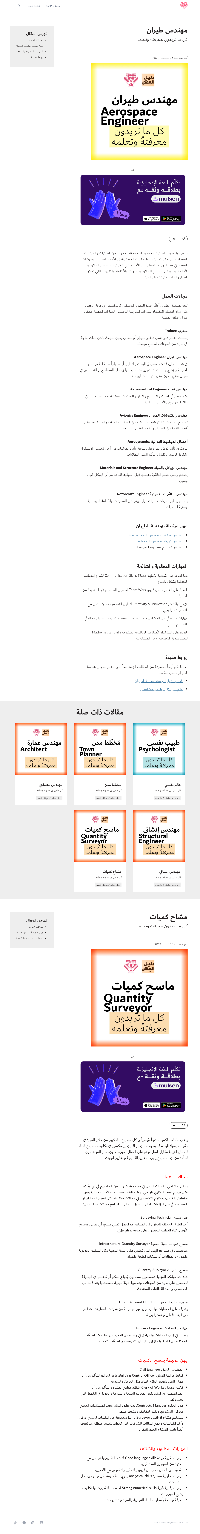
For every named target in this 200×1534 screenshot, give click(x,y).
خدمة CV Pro (53, 6)
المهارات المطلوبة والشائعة (29, 51)
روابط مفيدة (37, 57)
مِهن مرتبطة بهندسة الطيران (29, 46)
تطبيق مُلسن (33, 6)
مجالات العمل (36, 40)
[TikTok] (15, 1523)
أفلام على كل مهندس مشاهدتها (161, 689)
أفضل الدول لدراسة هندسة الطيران (159, 681)
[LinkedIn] (41, 1523)
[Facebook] (24, 1523)
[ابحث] (19, 6)
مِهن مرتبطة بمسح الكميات (29, 932)
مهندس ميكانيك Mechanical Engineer (155, 535)
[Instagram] (33, 1523)
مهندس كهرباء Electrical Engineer (159, 541)
